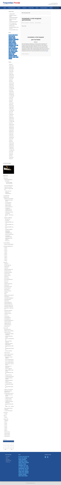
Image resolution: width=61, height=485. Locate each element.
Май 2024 (10, 80)
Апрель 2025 (11, 71)
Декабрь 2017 (11, 131)
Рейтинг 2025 (6, 434)
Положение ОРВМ (8, 229)
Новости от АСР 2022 (8, 389)
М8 (4, 293)
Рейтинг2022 (6, 436)
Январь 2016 (11, 144)
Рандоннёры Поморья (8, 306)
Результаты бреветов (8, 234)
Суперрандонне (11, 55)
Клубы (37, 7)
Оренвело (6, 300)
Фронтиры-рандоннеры (8, 320)
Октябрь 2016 (11, 137)
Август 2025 (11, 70)
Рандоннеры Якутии (7, 310)
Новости (19, 7)
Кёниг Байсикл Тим (7, 286)
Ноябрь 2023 (11, 87)
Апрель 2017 (11, 134)
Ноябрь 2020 (11, 114)
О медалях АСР (8, 400)
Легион (5, 292)
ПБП (16, 49)
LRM (14, 36)
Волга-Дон (20, 462)
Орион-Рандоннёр (7, 302)
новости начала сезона (8, 354)
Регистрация (7, 456)
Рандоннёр (16, 51)
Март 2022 (11, 104)
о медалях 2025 (11, 13)
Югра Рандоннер (7, 324)
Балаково (20, 459)
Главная (5, 7)
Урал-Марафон (24, 474)
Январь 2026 (11, 67)
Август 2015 (11, 151)
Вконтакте (45, 457)
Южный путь (10, 58)
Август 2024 (11, 78)
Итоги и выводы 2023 (8, 359)
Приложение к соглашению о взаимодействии (8, 231)
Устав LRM (7, 213)
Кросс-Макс (6, 289)
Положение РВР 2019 (8, 185)
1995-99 (5, 420)
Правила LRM (7, 205)
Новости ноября (8, 368)
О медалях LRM (8, 398)
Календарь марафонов (44, 7)
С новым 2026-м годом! (9, 386)
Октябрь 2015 (11, 148)
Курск (17, 45)
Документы (25, 7)
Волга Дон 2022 (7, 329)
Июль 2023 (11, 90)
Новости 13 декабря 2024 (9, 338)
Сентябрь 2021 (11, 110)
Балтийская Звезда (16, 39)
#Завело (5, 263)
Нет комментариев (38, 22)
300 (20, 456)
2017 (9, 36)
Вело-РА (5, 276)
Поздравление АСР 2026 (13, 21)
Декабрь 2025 (11, 68)
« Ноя (5, 449)
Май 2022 (10, 101)
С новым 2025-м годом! (9, 384)
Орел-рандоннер (7, 299)
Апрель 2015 (11, 157)
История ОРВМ (31, 7)
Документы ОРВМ (7, 217)
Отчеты (14, 49)
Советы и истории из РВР (8, 188)
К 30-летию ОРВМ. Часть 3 (13, 29)
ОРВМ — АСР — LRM (9, 406)
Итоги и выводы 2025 (8, 362)
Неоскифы (10, 48)
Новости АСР (6, 332)
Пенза (9, 51)
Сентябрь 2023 (11, 88)
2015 (5, 247)
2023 (5, 257)
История (6, 220)
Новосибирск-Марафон (15, 48)
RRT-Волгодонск (7, 265)
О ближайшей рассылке (9, 372)
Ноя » (11, 449)
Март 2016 (11, 141)
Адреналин (6, 266)
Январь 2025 (11, 74)
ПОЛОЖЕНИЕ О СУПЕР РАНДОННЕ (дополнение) (31, 19)
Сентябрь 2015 (11, 150)
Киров (15, 45)
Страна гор (6, 316)
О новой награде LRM (9, 376)
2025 (5, 260)
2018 (10, 36)
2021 (5, 254)
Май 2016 (10, 140)
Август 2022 (11, 97)
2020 (5, 253)
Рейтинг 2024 (6, 433)
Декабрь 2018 (11, 127)
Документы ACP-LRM (8, 198)
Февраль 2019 (11, 124)
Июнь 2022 (11, 100)
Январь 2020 (11, 117)
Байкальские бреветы (8, 269)
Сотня (5, 314)
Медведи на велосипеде (8, 295)
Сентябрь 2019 (11, 121)
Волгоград (10, 42)
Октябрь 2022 (11, 94)
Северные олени (7, 313)
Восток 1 (5, 280)
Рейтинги (51, 7)
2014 (23, 456)
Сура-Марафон (15, 55)
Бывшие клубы (6, 275)
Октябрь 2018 (11, 128)
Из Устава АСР (7, 202)
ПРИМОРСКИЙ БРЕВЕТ (13, 17)
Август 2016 (11, 138)
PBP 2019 (5, 10)
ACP (12, 36)
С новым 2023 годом (7, 410)
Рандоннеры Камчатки (8, 305)
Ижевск (5, 282)
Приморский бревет (7, 303)
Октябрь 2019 (11, 120)
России (11, 3)
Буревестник (6, 273)
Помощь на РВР (8, 382)
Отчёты (5, 412)
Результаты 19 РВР (7, 187)
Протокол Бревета (8, 206)
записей (8, 459)
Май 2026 (10, 64)
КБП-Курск (6, 285)
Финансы (6, 240)
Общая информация (7, 179)
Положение (12, 51)
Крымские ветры (7, 290)
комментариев (8, 460)
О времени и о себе (8, 397)
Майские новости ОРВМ (8, 330)
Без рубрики (6, 195)
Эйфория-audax (7, 323)
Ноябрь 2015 (11, 147)
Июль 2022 (11, 98)
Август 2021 (11, 111)
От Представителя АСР (11, 7)
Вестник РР (7, 219)
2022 (5, 256)
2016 (5, 424)
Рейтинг (10, 52)
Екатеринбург (13, 42)
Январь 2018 (11, 130)
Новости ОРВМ (7, 355)
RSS (47, 457)
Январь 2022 (11, 107)
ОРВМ (9, 49)
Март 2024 (11, 81)
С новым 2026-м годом (13, 24)
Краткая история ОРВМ (8, 244)
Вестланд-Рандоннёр (8, 279)
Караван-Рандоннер (11, 45)
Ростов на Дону (13, 52)
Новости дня (6, 352)
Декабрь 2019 (11, 118)
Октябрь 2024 (11, 77)
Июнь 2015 (11, 154)
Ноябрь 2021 (11, 108)
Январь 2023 (11, 91)
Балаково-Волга (11, 39)
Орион (11, 49)
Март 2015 (11, 158)
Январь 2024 (11, 84)
